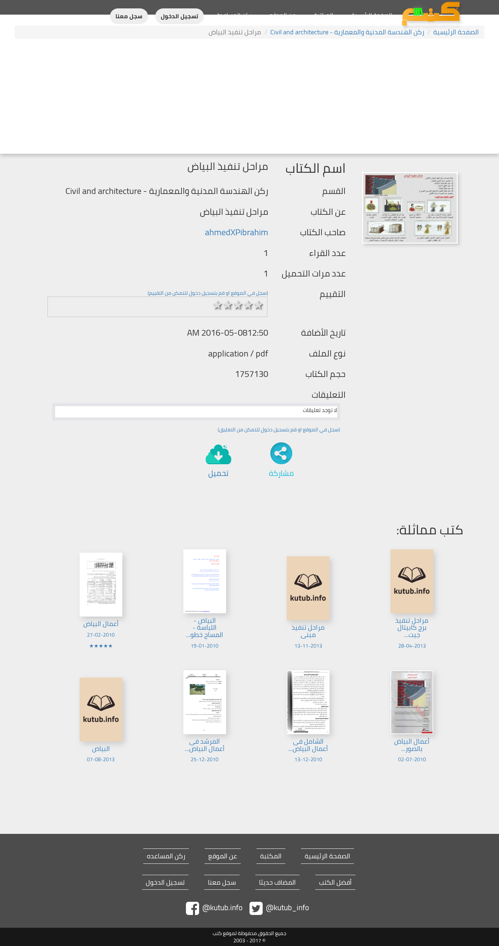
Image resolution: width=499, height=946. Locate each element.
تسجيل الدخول (179, 16)
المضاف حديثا (277, 882)
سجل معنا (128, 16)
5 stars (259, 305)
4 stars (248, 305)
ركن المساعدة (234, 14)
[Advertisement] (249, 97)
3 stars (238, 305)
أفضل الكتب (335, 882)
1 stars (218, 305)
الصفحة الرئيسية (371, 14)
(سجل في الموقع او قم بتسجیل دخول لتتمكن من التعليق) (279, 429)
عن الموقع (283, 14)
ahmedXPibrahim (236, 232)
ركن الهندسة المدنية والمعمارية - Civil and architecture (347, 32)
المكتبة (323, 14)
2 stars (228, 305)
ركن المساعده (166, 856)
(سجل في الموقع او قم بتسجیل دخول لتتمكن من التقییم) (208, 293)
